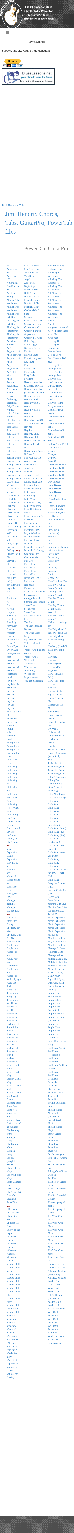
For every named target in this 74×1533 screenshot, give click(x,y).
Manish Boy (54, 934)
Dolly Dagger (31, 341)
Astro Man (29, 283)
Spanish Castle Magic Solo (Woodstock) (55, 1113)
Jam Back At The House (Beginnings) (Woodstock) (57, 753)
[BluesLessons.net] (28, 76)
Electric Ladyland (33, 358)
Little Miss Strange (57, 797)
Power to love (54, 996)
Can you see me (55, 403)
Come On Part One (33, 320)
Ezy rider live (13, 585)
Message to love (55, 955)
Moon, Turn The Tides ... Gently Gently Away (56, 972)
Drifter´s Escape (32, 348)
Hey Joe (10, 691)
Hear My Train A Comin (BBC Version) (56, 609)
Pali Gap (11, 938)
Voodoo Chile (13, 1277)
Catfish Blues (13, 495)
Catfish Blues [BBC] (58, 444)
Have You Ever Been (58, 581)
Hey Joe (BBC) (55, 663)
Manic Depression (33, 526)
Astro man (12, 389)
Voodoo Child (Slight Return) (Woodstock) (55, 1295)
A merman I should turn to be (13, 286)
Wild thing (12, 1343)
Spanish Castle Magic (34, 602)
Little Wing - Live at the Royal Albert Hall (58, 873)
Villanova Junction (57, 1277)
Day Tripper (54, 481)
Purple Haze (12, 945)
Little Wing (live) (56, 832)
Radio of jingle (14, 979)
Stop (9, 1116)
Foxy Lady (12, 626)
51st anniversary (56, 269)
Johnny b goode (32, 475)
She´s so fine (54, 1089)
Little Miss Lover (56, 794)
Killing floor (13, 742)
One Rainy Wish (56, 982)
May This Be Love (57, 938)
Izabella (28, 471)
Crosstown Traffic (33, 324)
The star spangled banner (11, 1161)
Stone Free (29, 605)
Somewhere (12, 1061)
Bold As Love (31, 293)
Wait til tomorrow (56, 1308)
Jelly (9, 732)
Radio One (53, 1037)
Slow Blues (12, 1037)
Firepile (10, 609)
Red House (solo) (56, 1048)
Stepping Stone (14, 1103)
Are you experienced (58, 327)
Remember (12, 1013)
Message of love (32, 540)
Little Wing (12, 814)
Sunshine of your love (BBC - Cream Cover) (57, 1158)
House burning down (34, 451)
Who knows (12, 1336)
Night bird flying (56, 979)
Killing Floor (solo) (57, 777)
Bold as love (13, 433)
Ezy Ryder (53, 516)
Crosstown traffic (32, 327)
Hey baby (11, 680)
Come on (11, 519)
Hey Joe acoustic (56, 680)
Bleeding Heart (55, 341)
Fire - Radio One (56, 519)
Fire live (52, 536)
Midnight (11, 907)
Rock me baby (13, 1024)
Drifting (10, 547)
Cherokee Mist (14, 516)
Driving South (13, 554)
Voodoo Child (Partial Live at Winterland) (55, 1284)
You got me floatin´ (34, 680)
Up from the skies (33, 639)
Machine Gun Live (57, 904)
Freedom (11, 629)
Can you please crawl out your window (55, 396)
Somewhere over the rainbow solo (13, 1044)
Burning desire (14, 457)
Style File (52, 1151)
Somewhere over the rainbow (12, 1055)
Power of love (13, 941)
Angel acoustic (14, 351)
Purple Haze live (56, 1013)
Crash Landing (14, 526)
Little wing (12, 766)
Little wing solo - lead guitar (12, 797)
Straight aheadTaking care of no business (14, 1123)
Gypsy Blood (13, 639)
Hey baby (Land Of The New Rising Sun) (57, 650)
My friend (11, 917)
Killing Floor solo (33, 478)
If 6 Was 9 (53, 728)
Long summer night (34, 516)
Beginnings (12, 399)
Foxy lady (11, 615)
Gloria (51, 574)
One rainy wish (31, 554)
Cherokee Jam (13, 512)
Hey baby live (13, 684)
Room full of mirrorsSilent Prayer (13, 1031)
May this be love (32, 530)
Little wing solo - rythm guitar (13, 808)
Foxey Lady (30, 368)
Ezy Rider (29, 361)
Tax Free (28, 622)
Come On (52, 457)
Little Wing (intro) (57, 828)
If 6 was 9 (29, 454)
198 (8, 279)
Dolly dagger (13, 543)
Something (53, 1099)
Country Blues (13, 523)
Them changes (13, 1188)
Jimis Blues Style (56, 763)
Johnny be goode (56, 766)
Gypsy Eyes (12, 646)
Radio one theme (32, 578)
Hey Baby (29, 416)
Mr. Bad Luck (13, 910)
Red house (29, 581)
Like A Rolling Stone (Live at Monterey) (55, 787)
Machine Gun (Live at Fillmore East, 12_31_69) (57, 910)
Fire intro (11, 598)
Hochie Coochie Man (34, 440)
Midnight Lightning (57, 958)
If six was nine (55, 732)
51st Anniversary (32, 265)
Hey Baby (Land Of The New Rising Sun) (57, 639)
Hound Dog (53, 711)
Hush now (11, 728)
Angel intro (12, 368)
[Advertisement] (15, 144)
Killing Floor (54, 780)
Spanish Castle (14, 1092)
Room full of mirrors (34, 591)
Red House (12, 1003)
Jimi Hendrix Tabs (13, 205)
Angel (9, 348)
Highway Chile (14, 711)
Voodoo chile (54, 1305)
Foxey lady (53, 554)
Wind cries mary (56, 1336)
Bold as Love (54, 348)
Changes (11, 506)
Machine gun (30, 523)
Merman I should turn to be (13, 880)
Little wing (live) (32, 502)
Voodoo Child (13, 1264)
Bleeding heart (14, 420)
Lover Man (29, 519)
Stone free (12, 1106)
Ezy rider (11, 588)
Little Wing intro (32, 506)
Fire (8, 591)
